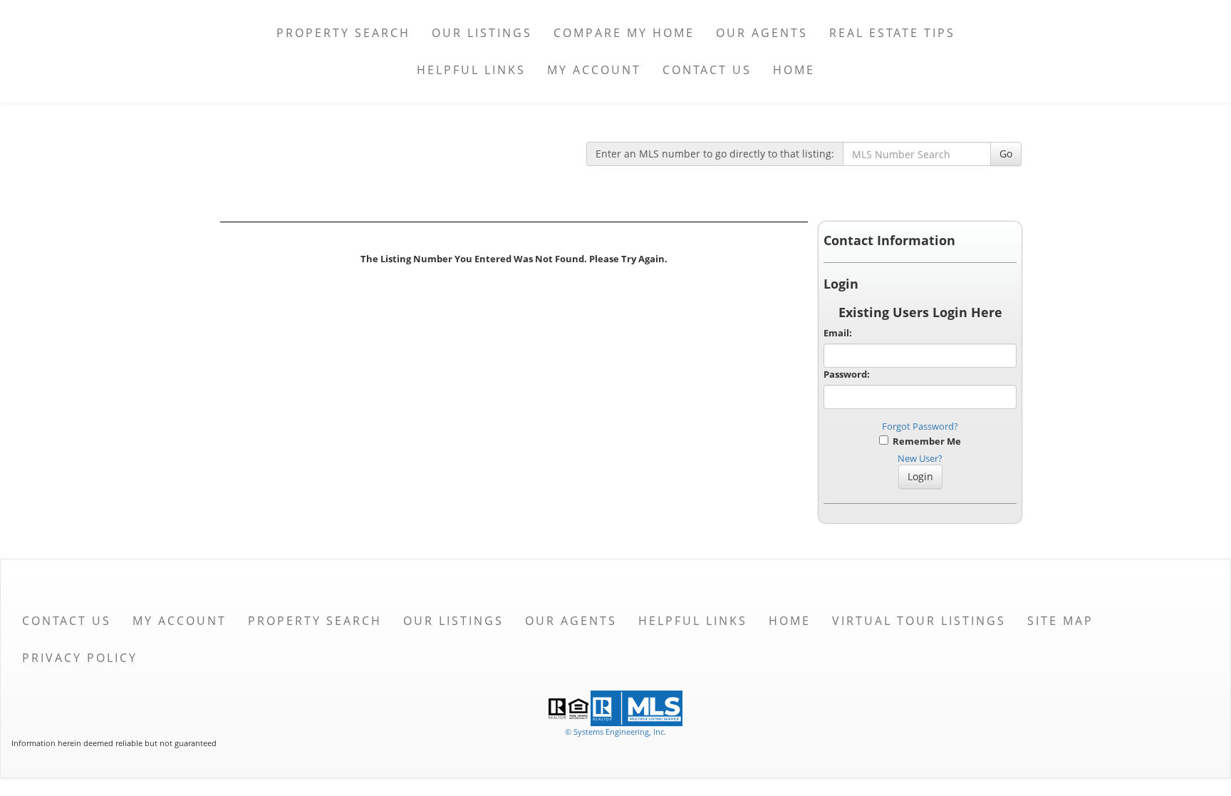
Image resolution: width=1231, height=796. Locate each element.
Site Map (1060, 621)
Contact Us (707, 70)
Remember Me (924, 441)
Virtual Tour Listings (919, 621)
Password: (847, 374)
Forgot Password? (920, 426)
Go (1005, 153)
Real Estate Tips (892, 33)
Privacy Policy (79, 658)
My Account (594, 70)
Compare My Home (624, 33)
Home (794, 70)
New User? (920, 458)
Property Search (343, 33)
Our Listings (482, 33)
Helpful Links (471, 70)
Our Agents (762, 33)
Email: (838, 332)
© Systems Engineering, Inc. (615, 731)
